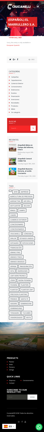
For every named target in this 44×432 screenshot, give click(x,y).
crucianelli (15, 234)
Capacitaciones (16, 80)
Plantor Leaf (27, 290)
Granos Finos (16, 257)
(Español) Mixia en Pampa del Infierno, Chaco (26, 147)
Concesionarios (16, 87)
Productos (14, 106)
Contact (11, 383)
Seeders (13, 304)
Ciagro (13, 215)
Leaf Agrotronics (18, 276)
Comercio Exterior (17, 83)
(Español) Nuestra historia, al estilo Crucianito (25, 171)
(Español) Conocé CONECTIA (25, 160)
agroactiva (15, 201)
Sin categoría (15, 112)
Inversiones (15, 99)
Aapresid (24, 192)
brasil (13, 210)
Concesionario (16, 224)
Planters (25, 285)
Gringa (11, 370)
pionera (13, 285)
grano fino (15, 252)
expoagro (14, 243)
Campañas (15, 77)
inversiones (22, 271)
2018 (15, 192)
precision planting (18, 294)
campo (22, 210)
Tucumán (27, 313)
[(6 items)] (10, 191)
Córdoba (28, 234)
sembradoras (16, 308)
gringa (13, 266)
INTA (12, 271)
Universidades (16, 318)
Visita (28, 318)
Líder (12, 280)
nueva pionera (24, 280)
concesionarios (17, 229)
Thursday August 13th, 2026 (26, 176)
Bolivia (27, 206)
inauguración (26, 266)
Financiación (15, 96)
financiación (16, 248)
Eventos (14, 93)
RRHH (13, 109)
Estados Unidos (27, 238)
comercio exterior (18, 220)
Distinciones (15, 90)
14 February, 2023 (15, 37)
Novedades (15, 103)
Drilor (13, 238)
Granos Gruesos (17, 262)
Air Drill (27, 201)
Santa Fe (24, 299)
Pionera (12, 367)
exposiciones (27, 243)
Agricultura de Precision (21, 196)
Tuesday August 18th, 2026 (26, 164)
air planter (15, 206)
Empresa (12, 380)
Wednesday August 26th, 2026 (26, 153)
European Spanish (13, 45)
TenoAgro (14, 313)
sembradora (26, 304)
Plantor (14, 290)
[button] (39, 427)
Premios (13, 299)
